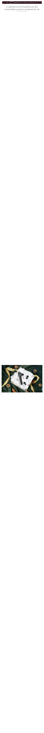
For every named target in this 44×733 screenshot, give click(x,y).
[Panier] (42, 2)
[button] (40, 2)
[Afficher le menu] (4, 2)
